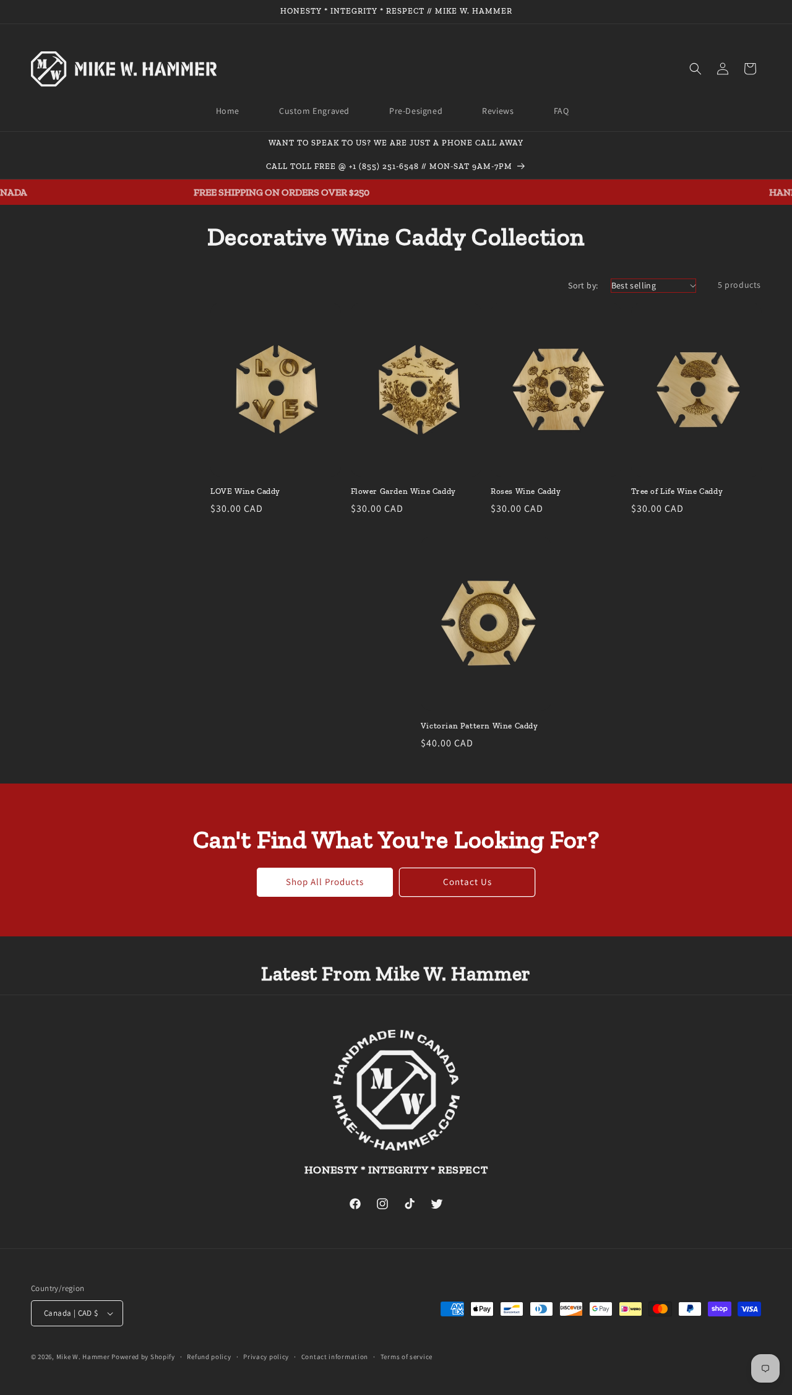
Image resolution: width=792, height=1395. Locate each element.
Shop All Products (325, 882)
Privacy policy (266, 1356)
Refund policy (209, 1356)
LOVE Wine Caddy (245, 491)
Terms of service (407, 1356)
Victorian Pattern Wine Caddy (479, 725)
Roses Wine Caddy (526, 491)
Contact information (334, 1356)
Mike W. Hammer (83, 1356)
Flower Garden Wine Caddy (403, 491)
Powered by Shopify (143, 1356)
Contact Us (467, 882)
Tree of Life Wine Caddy (677, 491)
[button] (695, 68)
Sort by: (583, 285)
